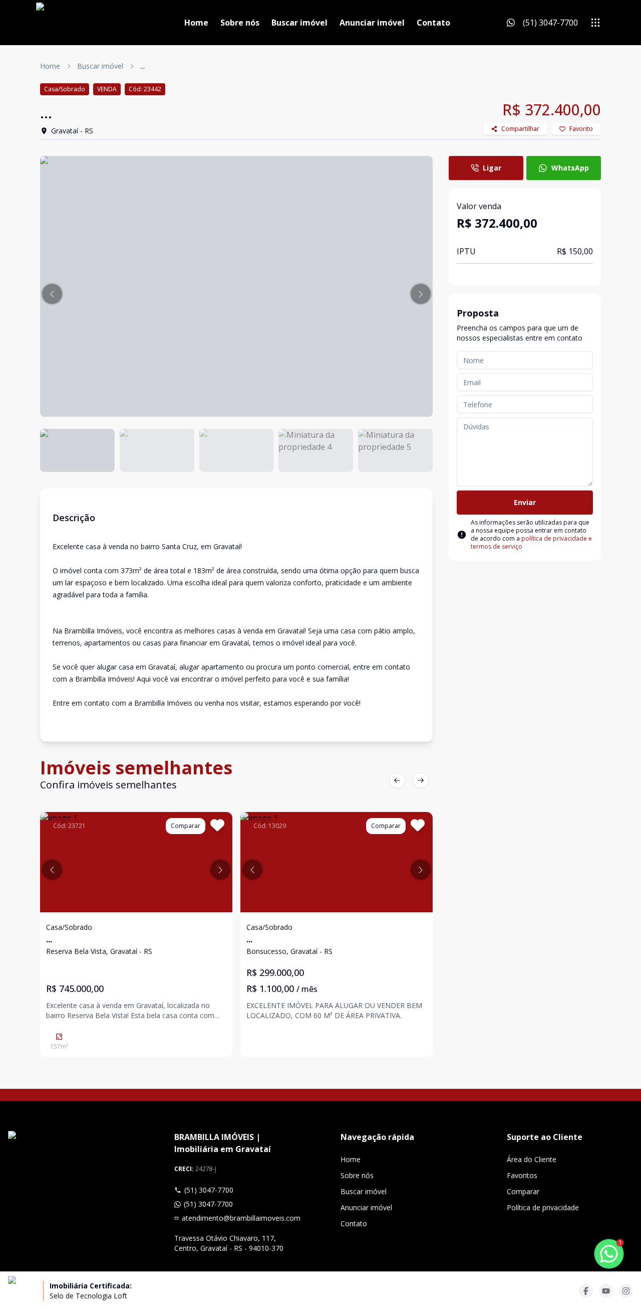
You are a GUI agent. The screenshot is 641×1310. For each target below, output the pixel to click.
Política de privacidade (543, 1207)
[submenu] (595, 22)
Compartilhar (520, 128)
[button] (52, 294)
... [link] (142, 66)
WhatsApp (570, 168)
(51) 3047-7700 (208, 1190)
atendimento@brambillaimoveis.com (241, 1218)
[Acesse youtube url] (606, 1291)
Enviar (525, 502)
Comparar (523, 1191)
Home (196, 22)
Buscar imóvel (299, 22)
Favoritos (522, 1175)
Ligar (492, 168)
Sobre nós (239, 22)
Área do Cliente (531, 1159)
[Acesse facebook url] (586, 1291)
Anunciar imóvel (372, 22)
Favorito (581, 128)
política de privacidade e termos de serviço (531, 542)
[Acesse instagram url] (626, 1291)
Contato (433, 22)
